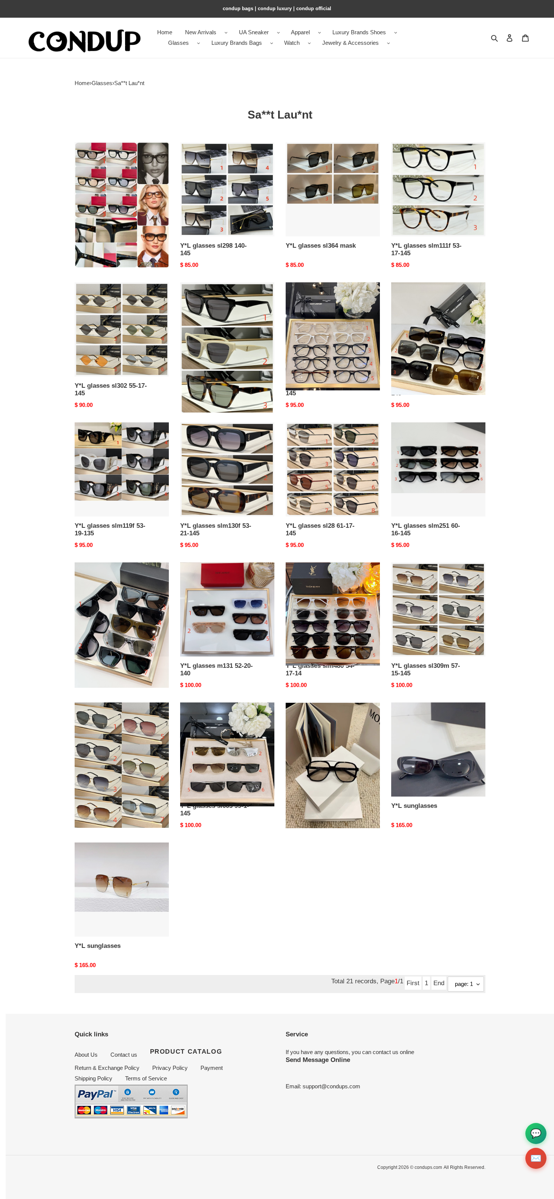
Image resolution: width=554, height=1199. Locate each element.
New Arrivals (200, 32)
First (413, 983)
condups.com (428, 1167)
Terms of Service (146, 1078)
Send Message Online (318, 1059)
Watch (292, 43)
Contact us (123, 1054)
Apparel (300, 32)
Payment (211, 1068)
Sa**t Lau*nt (129, 83)
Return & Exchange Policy (107, 1068)
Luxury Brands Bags (236, 43)
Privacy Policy (170, 1068)
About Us (86, 1054)
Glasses (178, 43)
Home (82, 83)
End (438, 983)
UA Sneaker (254, 32)
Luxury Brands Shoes (359, 32)
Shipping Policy (93, 1078)
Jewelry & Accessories (350, 43)
